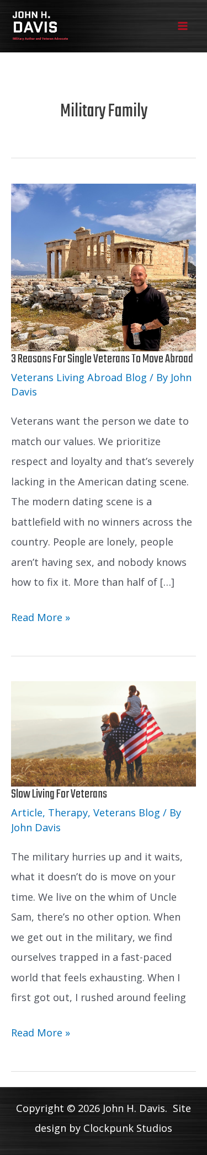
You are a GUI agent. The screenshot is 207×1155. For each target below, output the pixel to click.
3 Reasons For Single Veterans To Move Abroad (102, 359)
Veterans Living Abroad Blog (79, 377)
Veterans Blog (126, 812)
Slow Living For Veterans (59, 794)
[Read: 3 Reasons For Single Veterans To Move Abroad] (103, 266)
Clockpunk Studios (127, 1128)
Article (27, 812)
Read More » (40, 618)
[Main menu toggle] (183, 26)
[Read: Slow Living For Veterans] (103, 733)
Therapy (68, 812)
